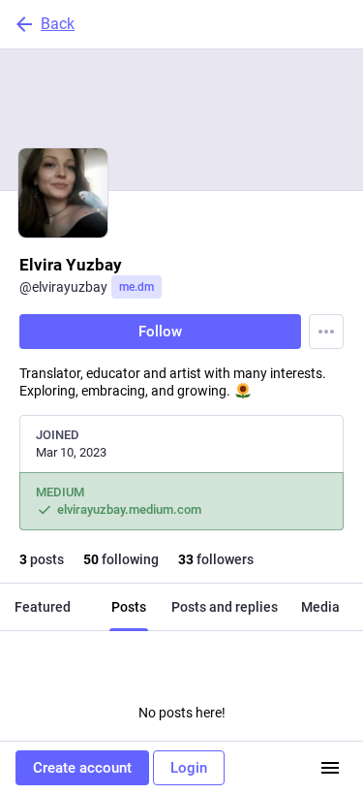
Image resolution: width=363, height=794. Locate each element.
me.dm (136, 287)
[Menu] (326, 331)
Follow (160, 331)
